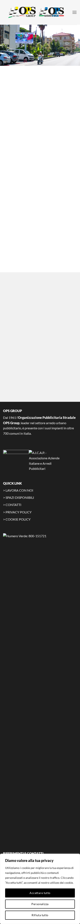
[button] (74, 12)
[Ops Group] (37, 12)
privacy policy (46, 362)
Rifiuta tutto (40, 915)
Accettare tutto (40, 893)
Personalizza (39, 904)
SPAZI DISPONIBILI (20, 497)
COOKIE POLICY (18, 519)
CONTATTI (13, 505)
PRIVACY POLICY (19, 512)
